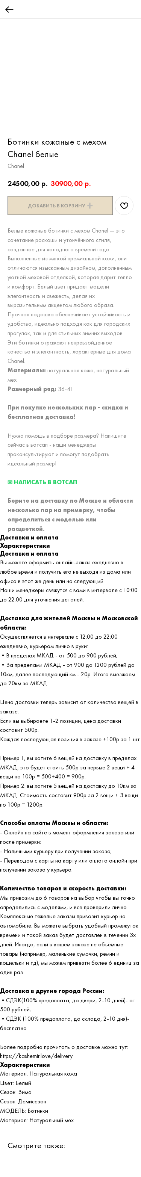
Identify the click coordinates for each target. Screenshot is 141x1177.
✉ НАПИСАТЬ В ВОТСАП (42, 482)
